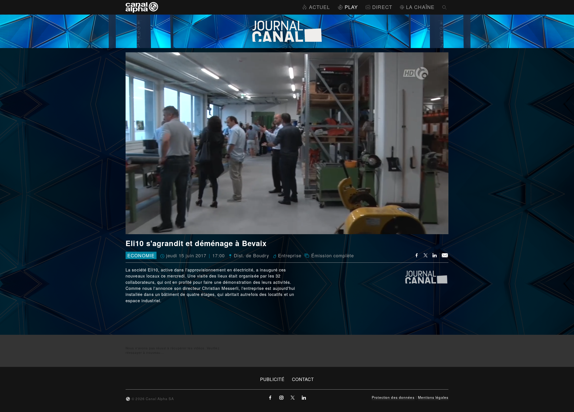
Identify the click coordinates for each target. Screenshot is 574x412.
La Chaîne (420, 6)
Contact (303, 379)
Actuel (319, 6)
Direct (382, 6)
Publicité (272, 379)
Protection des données (393, 397)
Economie (141, 255)
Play (351, 6)
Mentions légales (433, 397)
